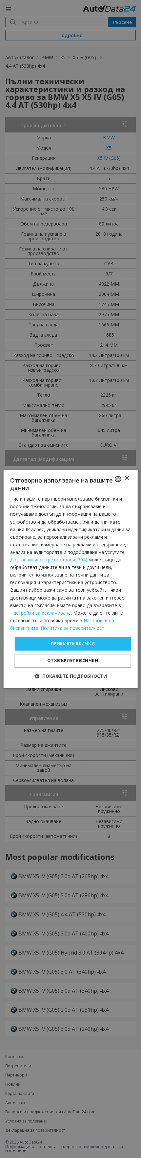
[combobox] (117, 479)
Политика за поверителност (72, 628)
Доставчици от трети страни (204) (48, 560)
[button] (70, 676)
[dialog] (71, 579)
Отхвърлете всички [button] (72, 660)
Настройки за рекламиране (40, 613)
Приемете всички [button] (73, 643)
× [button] (126, 478)
